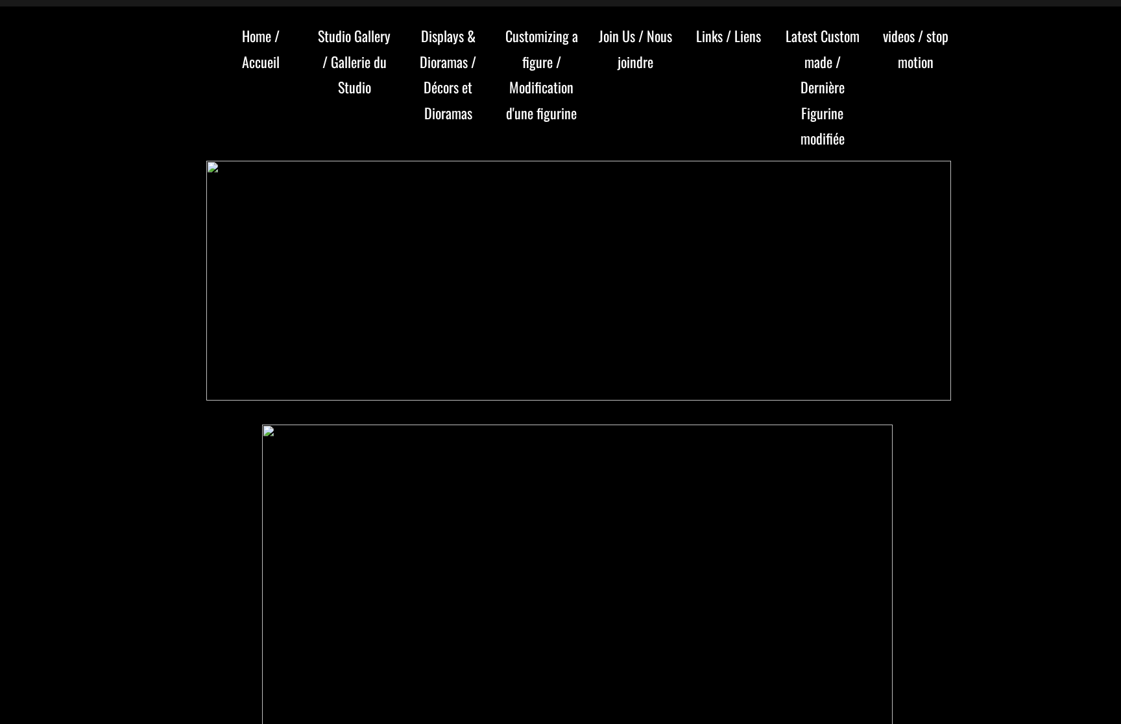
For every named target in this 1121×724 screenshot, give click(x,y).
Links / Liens (728, 35)
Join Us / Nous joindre (635, 48)
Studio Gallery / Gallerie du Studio (354, 61)
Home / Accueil (261, 48)
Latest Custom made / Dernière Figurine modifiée (823, 86)
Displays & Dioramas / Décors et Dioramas (448, 74)
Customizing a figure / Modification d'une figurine (541, 74)
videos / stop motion (915, 48)
